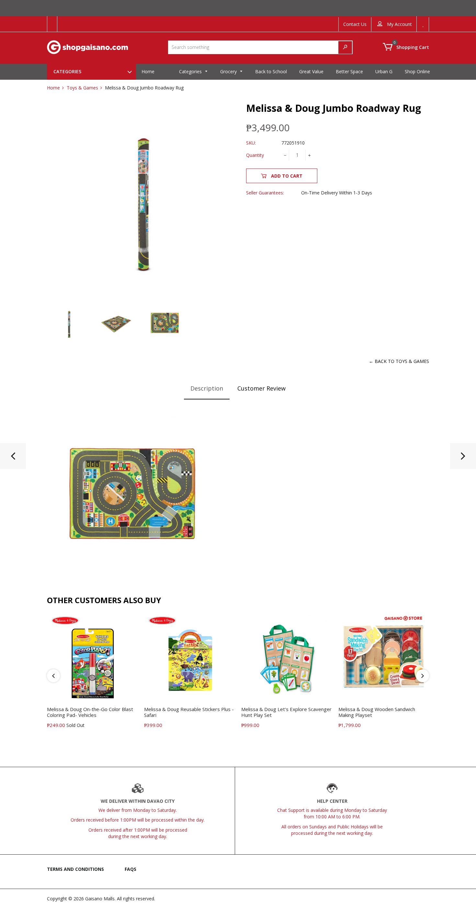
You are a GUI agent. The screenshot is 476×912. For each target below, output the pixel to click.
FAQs (130, 869)
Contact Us (355, 24)
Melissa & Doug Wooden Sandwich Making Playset (376, 712)
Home (53, 88)
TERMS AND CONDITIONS (75, 869)
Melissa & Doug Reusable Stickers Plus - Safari (189, 712)
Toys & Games (82, 88)
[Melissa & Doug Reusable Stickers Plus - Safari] (13, 458)
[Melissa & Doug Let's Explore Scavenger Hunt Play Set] (463, 458)
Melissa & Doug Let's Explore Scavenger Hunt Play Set (286, 712)
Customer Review (261, 388)
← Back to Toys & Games (399, 361)
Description (206, 388)
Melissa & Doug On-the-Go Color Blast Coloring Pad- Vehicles (90, 712)
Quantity (255, 155)
